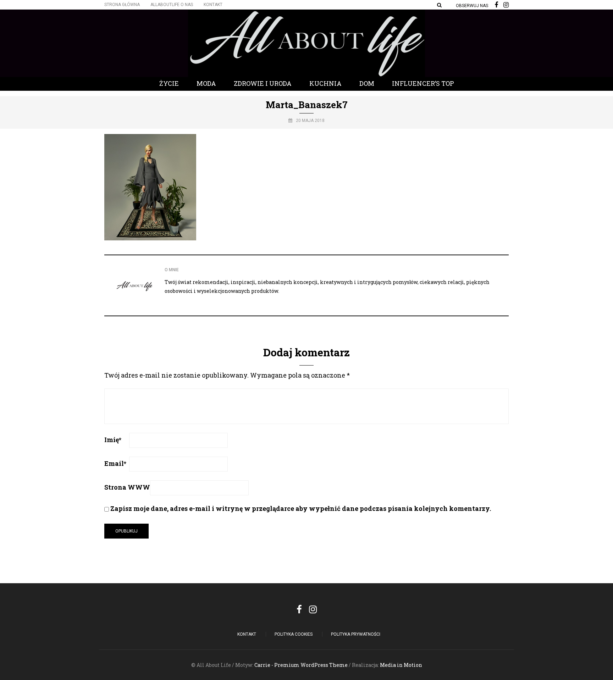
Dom (366, 83)
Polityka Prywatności (355, 634)
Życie (169, 83)
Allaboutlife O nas (171, 4)
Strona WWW (127, 487)
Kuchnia (325, 83)
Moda (206, 83)
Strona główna (122, 4)
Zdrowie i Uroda (263, 83)
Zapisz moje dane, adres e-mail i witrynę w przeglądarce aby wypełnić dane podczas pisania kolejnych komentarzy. (300, 508)
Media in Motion (401, 665)
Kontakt (213, 4)
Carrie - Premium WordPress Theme (301, 665)
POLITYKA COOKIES (294, 634)
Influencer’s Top (423, 83)
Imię (112, 439)
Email (115, 463)
